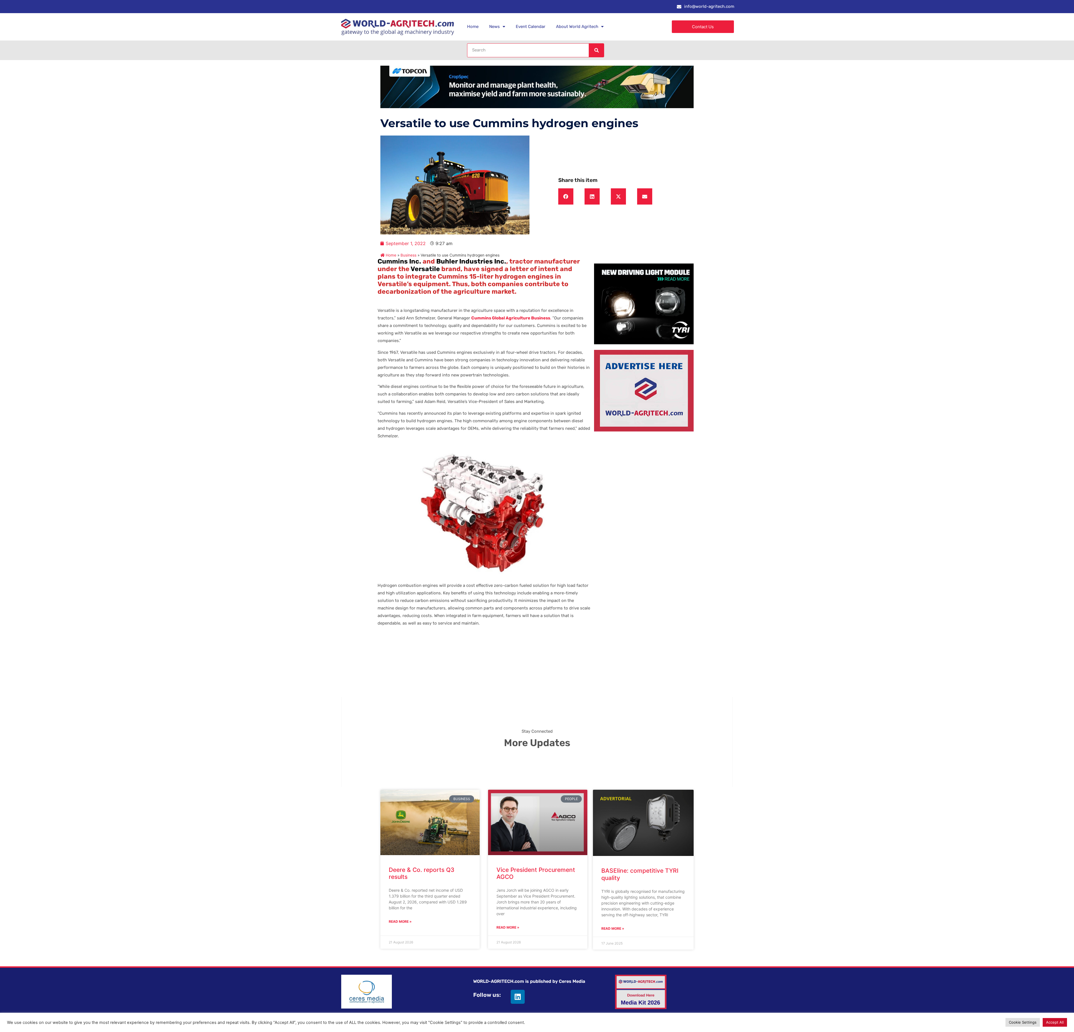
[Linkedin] (518, 997)
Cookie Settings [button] (1023, 1022)
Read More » (400, 921)
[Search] (596, 50)
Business (408, 255)
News (494, 26)
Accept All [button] (1055, 1022)
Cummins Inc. (399, 261)
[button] (565, 196)
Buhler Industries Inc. (471, 261)
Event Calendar (530, 26)
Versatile (425, 269)
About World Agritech (577, 26)
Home (473, 26)
